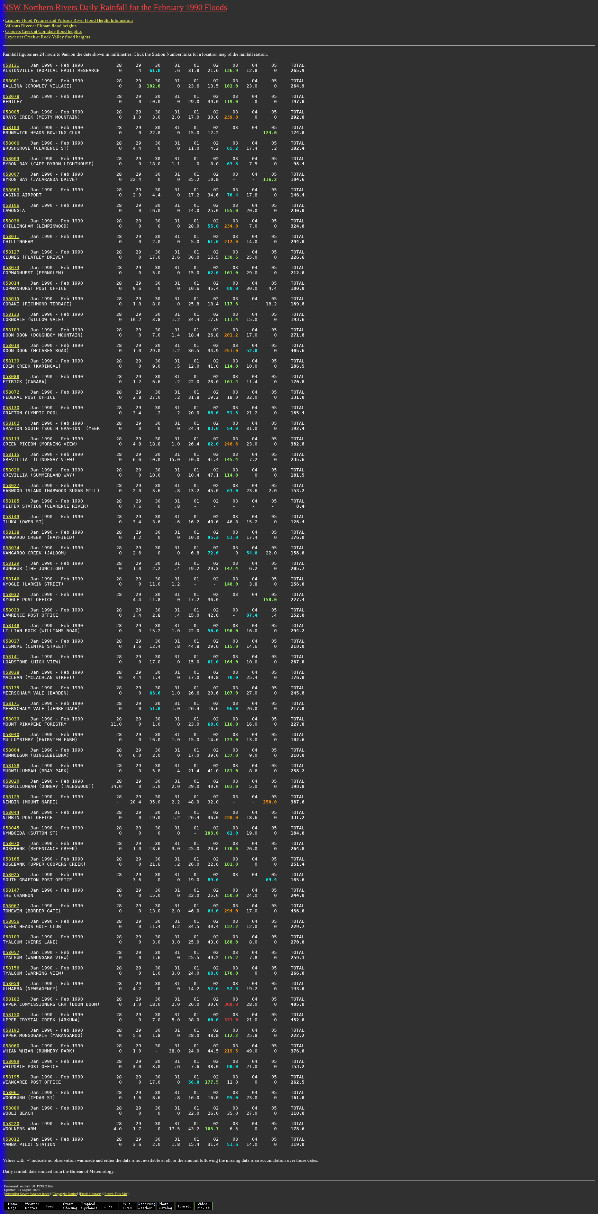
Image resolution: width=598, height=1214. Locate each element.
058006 (11, 143)
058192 (11, 1030)
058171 (11, 703)
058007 (11, 174)
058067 (11, 905)
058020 (11, 781)
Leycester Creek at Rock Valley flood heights (47, 36)
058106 (11, 205)
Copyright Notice (65, 1194)
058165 (11, 859)
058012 (11, 1139)
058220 (11, 1123)
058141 (11, 656)
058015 (11, 298)
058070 (11, 843)
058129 (11, 563)
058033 (11, 610)
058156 (11, 968)
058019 (11, 345)
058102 (11, 423)
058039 (11, 718)
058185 (11, 501)
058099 (11, 1061)
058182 (11, 999)
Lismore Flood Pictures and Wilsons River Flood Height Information (69, 20)
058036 (11, 220)
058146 (11, 578)
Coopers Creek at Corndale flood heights (43, 31)
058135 (11, 687)
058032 (11, 594)
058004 (11, 750)
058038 (11, 672)
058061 (11, 1092)
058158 (11, 765)
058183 (11, 329)
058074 (11, 547)
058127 (11, 252)
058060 (11, 1045)
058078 (11, 96)
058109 (11, 936)
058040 (11, 734)
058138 (11, 532)
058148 (11, 625)
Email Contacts (90, 1194)
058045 (11, 827)
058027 (11, 485)
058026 (11, 469)
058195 (11, 1076)
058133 (11, 314)
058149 (11, 516)
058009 (11, 158)
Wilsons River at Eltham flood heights (40, 25)
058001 (11, 80)
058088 (11, 376)
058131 (11, 65)
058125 (11, 796)
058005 (11, 111)
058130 (11, 407)
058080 (11, 1108)
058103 (11, 127)
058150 (11, 1014)
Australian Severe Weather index (27, 1194)
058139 (11, 361)
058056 (11, 921)
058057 (11, 952)
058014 (11, 283)
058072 (11, 392)
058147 (11, 890)
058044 (11, 812)
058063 (11, 189)
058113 (11, 438)
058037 (11, 641)
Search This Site (116, 1194)
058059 (11, 983)
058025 (11, 874)
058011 (11, 236)
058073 (11, 267)
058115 (11, 454)
